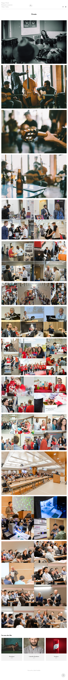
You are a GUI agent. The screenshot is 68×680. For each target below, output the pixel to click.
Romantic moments (6, 5)
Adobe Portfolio (36, 670)
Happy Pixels (5, 3)
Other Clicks (5, 7)
